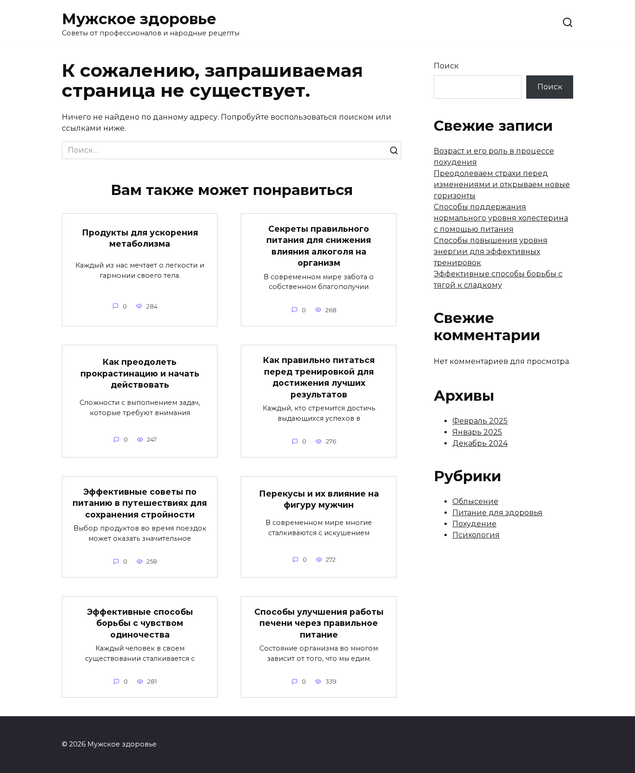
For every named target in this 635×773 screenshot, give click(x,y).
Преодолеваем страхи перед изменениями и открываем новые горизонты (502, 184)
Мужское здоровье (139, 19)
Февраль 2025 (480, 421)
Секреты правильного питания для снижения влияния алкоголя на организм (318, 245)
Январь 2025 (477, 432)
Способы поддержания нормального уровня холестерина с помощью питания (501, 218)
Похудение (474, 523)
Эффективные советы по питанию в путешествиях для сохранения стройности (140, 502)
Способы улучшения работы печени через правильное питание (319, 622)
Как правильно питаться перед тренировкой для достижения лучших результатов (319, 377)
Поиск (446, 65)
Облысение (475, 501)
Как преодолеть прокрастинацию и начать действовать (139, 373)
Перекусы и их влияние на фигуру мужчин (319, 499)
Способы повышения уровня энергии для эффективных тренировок (491, 251)
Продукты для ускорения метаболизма (140, 238)
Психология (476, 535)
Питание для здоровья (497, 512)
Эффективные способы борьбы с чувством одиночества (140, 622)
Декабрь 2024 (480, 443)
